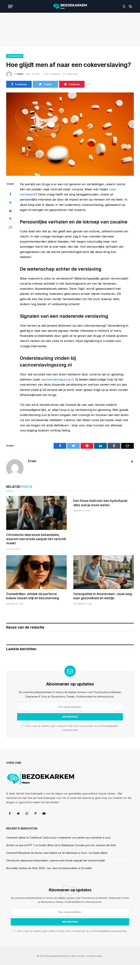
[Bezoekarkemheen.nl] (70, 6)
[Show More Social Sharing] (89, 84)
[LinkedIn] (10, 210)
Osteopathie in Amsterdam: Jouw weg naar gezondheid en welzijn (102, 596)
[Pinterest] (10, 219)
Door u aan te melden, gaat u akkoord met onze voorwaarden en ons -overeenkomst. (71, 931)
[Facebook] (10, 194)
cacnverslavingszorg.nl (57, 379)
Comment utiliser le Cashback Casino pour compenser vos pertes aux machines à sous (58, 837)
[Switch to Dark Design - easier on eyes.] (124, 6)
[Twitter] (10, 202)
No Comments (53, 74)
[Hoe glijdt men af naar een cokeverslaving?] (70, 134)
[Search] (130, 6)
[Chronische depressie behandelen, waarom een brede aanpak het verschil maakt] (36, 513)
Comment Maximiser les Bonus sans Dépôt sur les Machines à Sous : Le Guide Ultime (57, 852)
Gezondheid (15, 56)
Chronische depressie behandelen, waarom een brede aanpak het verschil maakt (36, 539)
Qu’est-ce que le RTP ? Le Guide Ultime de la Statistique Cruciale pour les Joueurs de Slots (61, 845)
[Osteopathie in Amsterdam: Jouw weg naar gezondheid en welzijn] (103, 572)
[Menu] (10, 6)
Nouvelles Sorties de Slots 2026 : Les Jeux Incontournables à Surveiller (49, 868)
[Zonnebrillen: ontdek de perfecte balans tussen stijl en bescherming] (36, 572)
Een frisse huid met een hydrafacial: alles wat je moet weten (100, 503)
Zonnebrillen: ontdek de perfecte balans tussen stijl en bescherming (32, 596)
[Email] (10, 227)
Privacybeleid (110, 726)
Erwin (20, 74)
